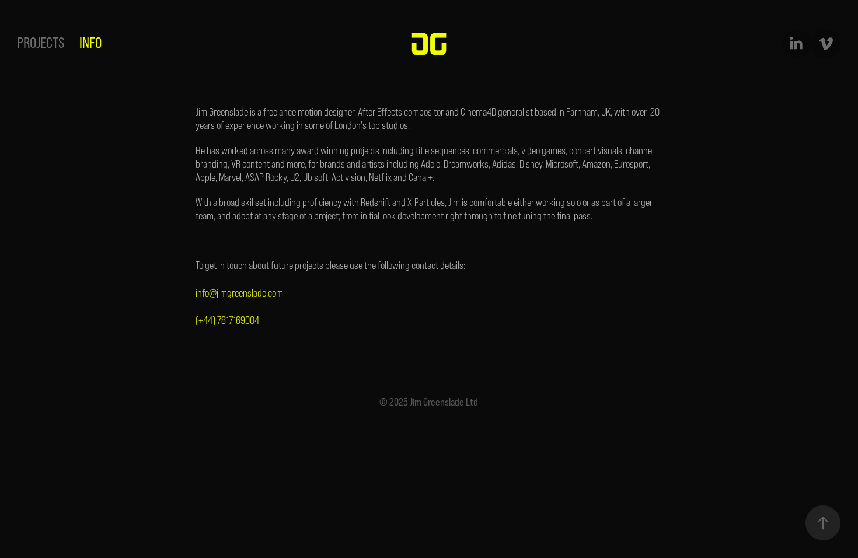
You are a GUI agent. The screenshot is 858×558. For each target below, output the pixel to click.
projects (41, 42)
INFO (90, 42)
